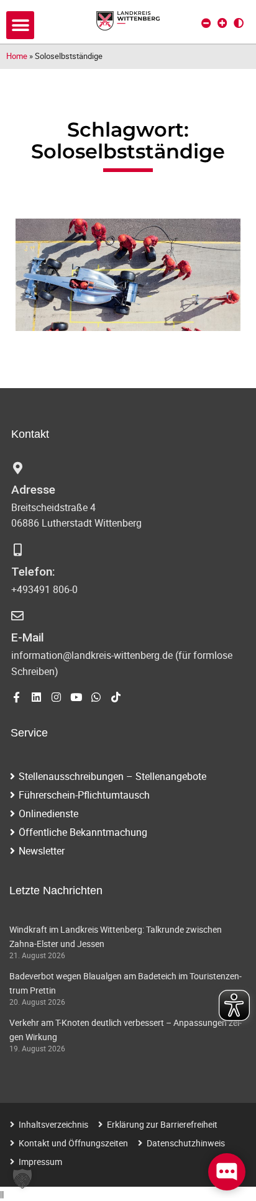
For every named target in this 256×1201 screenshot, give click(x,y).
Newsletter (42, 851)
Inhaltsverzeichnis (53, 1124)
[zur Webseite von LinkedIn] (36, 697)
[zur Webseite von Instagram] (56, 697)
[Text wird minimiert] (206, 23)
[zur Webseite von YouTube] (76, 697)
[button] (20, 25)
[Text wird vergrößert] (222, 23)
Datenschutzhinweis (186, 1143)
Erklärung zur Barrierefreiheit (162, 1124)
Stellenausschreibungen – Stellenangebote (112, 776)
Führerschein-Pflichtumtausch (84, 795)
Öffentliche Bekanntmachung (83, 832)
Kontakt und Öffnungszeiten (73, 1143)
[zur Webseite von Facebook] (16, 697)
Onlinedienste (48, 813)
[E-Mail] (17, 616)
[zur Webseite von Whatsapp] (96, 697)
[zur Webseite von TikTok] (116, 697)
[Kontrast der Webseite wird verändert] (239, 23)
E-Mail (27, 637)
